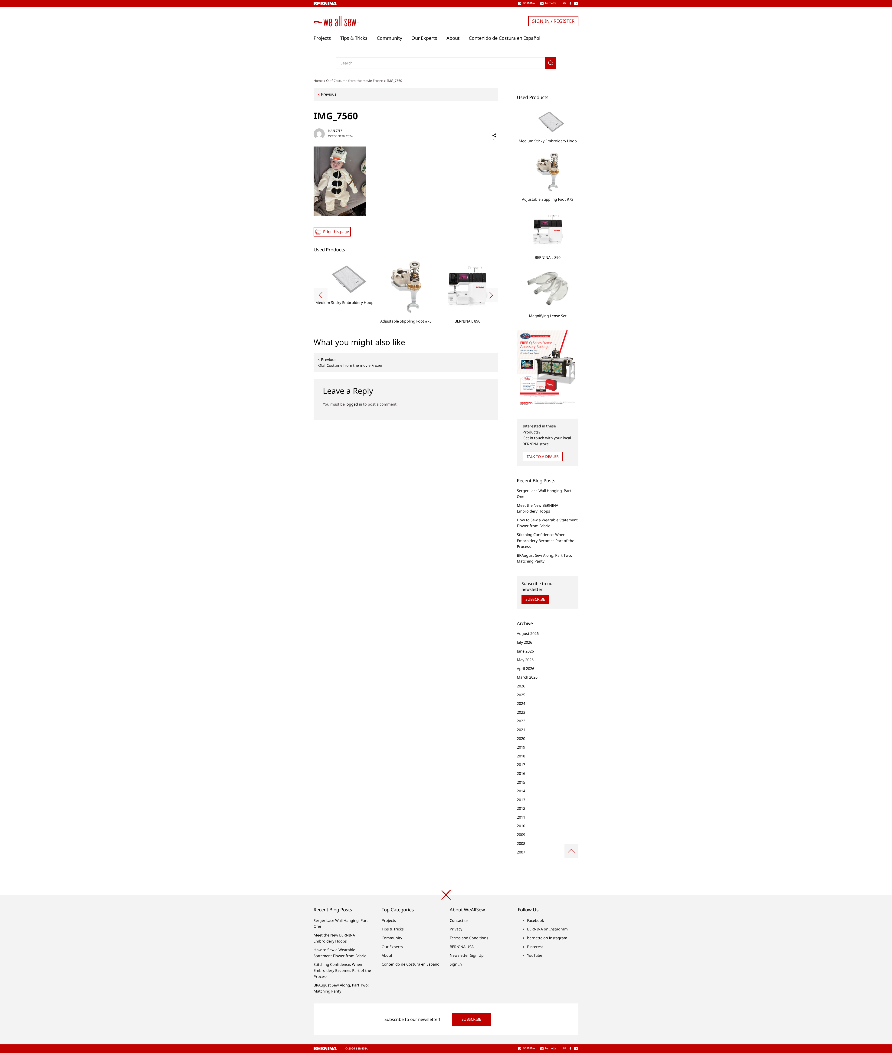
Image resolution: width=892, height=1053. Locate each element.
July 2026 (524, 642)
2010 (521, 825)
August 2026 (528, 633)
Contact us (459, 920)
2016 (521, 773)
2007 (521, 852)
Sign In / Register (553, 21)
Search (550, 63)
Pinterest (535, 946)
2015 (521, 782)
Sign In (456, 964)
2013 (521, 799)
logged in (354, 404)
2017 (521, 764)
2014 (521, 790)
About (452, 38)
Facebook (535, 920)
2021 (521, 729)
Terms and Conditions (469, 937)
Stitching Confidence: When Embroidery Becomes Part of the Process (545, 540)
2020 (521, 738)
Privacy (456, 929)
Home (318, 80)
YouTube (534, 955)
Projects (322, 38)
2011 (521, 817)
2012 (521, 808)
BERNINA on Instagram (547, 929)
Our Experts (424, 38)
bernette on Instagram (547, 937)
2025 (521, 694)
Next (491, 295)
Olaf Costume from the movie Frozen (354, 80)
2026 (521, 686)
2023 (521, 712)
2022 (521, 720)
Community (389, 38)
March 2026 (527, 677)
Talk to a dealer (543, 456)
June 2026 (525, 651)
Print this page (336, 231)
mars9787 (335, 131)
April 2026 (525, 668)
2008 (521, 843)
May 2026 (525, 659)
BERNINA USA (462, 946)
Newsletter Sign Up (467, 955)
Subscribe (535, 599)
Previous (328, 94)
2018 (521, 756)
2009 (521, 834)
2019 (521, 747)
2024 (521, 703)
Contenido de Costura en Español (504, 38)
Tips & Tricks (353, 38)
